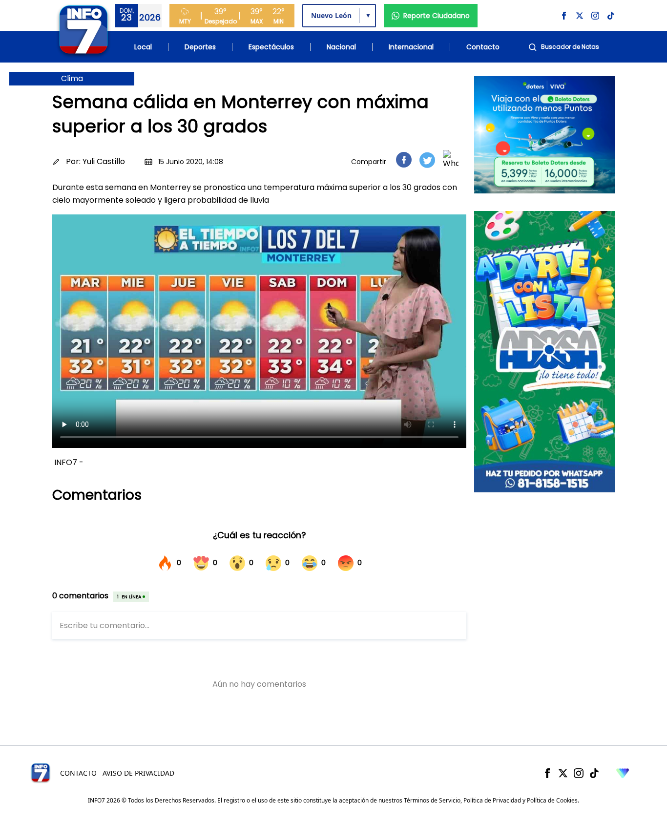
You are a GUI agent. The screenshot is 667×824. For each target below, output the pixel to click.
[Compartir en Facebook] (404, 160)
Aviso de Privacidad (138, 773)
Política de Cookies (552, 800)
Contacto (483, 47)
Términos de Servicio (432, 800)
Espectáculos (271, 47)
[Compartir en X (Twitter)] (427, 160)
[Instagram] (579, 773)
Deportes (200, 47)
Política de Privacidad (492, 800)
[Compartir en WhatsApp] (451, 159)
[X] (563, 773)
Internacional (411, 47)
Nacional (341, 47)
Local (143, 47)
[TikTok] (594, 773)
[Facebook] (547, 773)
